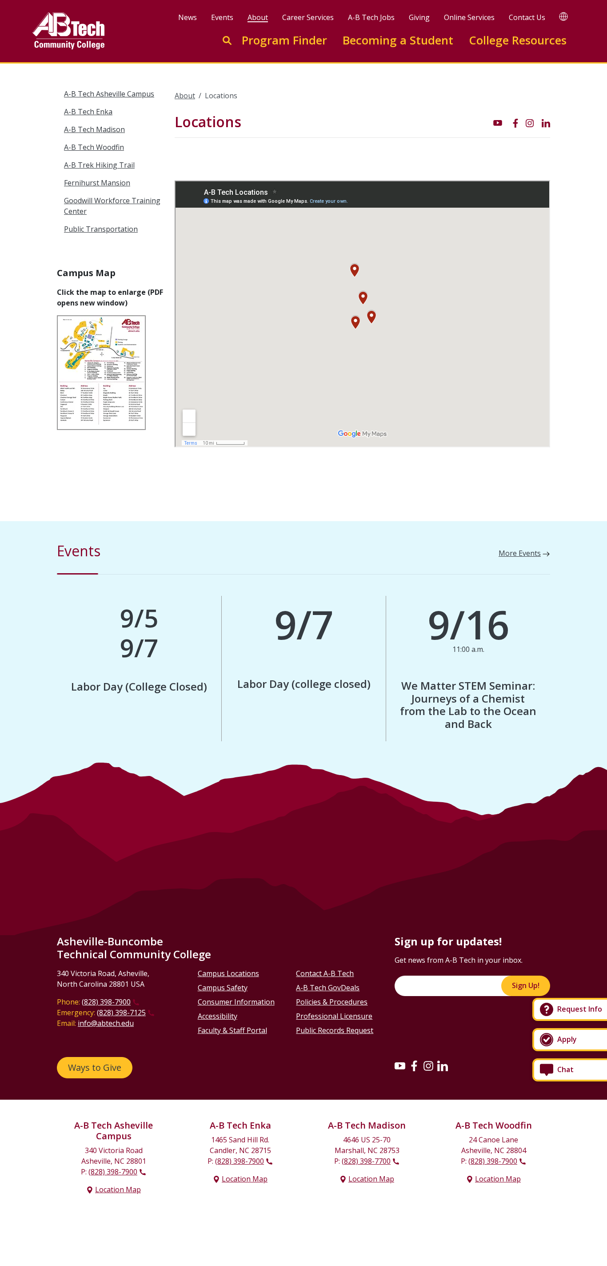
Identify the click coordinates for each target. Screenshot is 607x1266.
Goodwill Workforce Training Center (112, 206)
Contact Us (527, 17)
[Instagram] (428, 1065)
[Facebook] (414, 1065)
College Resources (518, 40)
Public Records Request (334, 1030)
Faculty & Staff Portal (232, 1030)
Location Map (118, 1189)
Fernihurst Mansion (97, 183)
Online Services (469, 17)
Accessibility (217, 1016)
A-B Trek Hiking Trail (99, 165)
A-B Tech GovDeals (327, 988)
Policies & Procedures (331, 1002)
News (187, 17)
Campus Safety (223, 988)
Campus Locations (228, 973)
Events (222, 17)
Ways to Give (94, 1067)
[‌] (497, 122)
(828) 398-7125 (121, 1012)
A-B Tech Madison (94, 129)
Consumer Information (236, 1002)
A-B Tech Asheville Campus (109, 94)
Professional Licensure (334, 1016)
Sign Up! (525, 985)
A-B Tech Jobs (371, 17)
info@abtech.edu (106, 1023)
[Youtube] (400, 1065)
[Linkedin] (442, 1065)
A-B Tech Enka (88, 112)
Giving (419, 17)
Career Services (308, 17)
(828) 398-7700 (366, 1161)
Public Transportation (101, 229)
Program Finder (284, 40)
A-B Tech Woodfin (94, 147)
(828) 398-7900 (106, 1002)
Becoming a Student (398, 40)
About (258, 17)
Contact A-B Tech (325, 973)
